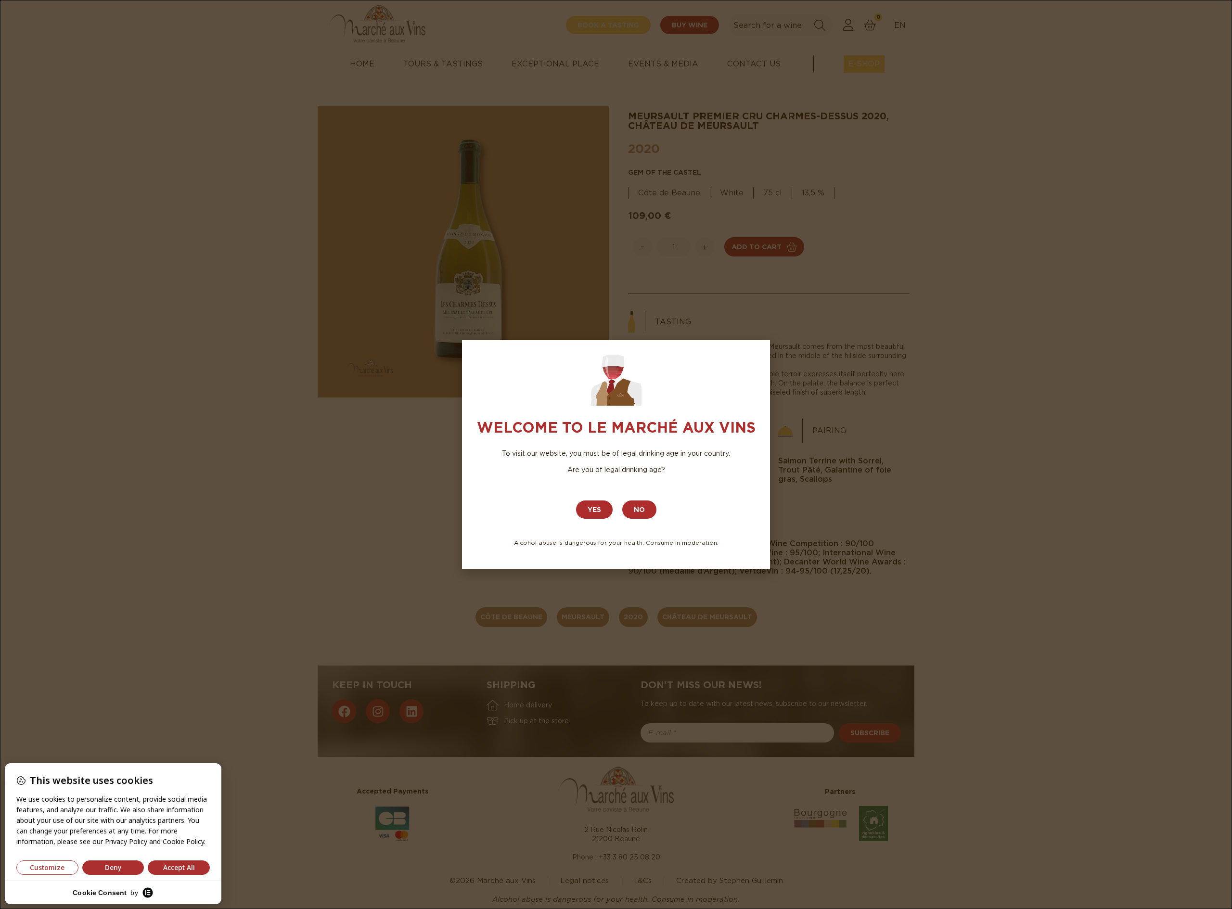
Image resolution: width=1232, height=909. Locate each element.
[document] (616, 454)
